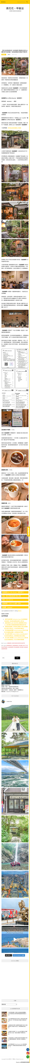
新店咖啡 (22, 647)
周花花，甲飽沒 (15, 8)
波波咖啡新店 (15, 645)
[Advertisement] (15, 31)
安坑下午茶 (25, 645)
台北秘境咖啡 (10, 647)
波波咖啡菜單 (4, 648)
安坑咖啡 (20, 645)
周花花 (9, 54)
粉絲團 (4, 607)
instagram (9, 607)
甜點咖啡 (3, 54)
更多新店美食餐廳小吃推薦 (14, 128)
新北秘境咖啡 (16, 647)
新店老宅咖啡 (4, 647)
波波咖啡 (26, 647)
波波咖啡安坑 (9, 645)
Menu (4, 2)
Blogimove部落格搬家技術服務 (22, 1062)
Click (28, 531)
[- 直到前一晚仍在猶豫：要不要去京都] (15, 828)
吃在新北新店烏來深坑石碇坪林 (18, 643)
